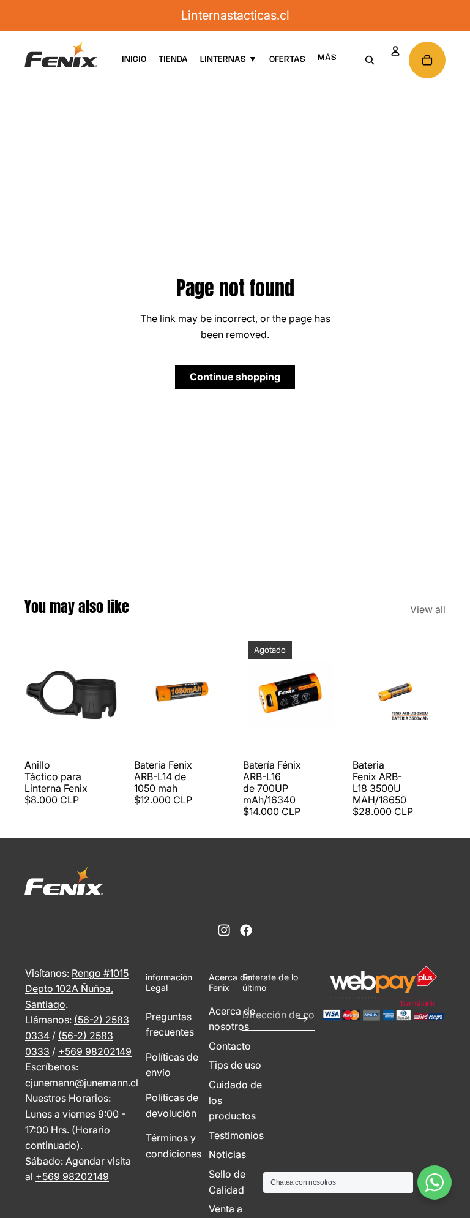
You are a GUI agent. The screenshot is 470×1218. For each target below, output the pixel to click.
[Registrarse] (303, 1015)
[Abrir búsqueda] (369, 60)
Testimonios (236, 1135)
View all (428, 609)
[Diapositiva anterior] (33, 695)
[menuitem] (327, 58)
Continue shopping (235, 376)
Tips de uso (235, 1065)
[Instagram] (224, 930)
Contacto (230, 1046)
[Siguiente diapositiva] (108, 695)
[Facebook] (246, 930)
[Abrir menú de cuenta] (395, 50)
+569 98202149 (95, 1051)
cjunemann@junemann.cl (81, 1083)
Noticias (227, 1154)
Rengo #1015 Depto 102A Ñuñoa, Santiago (77, 988)
